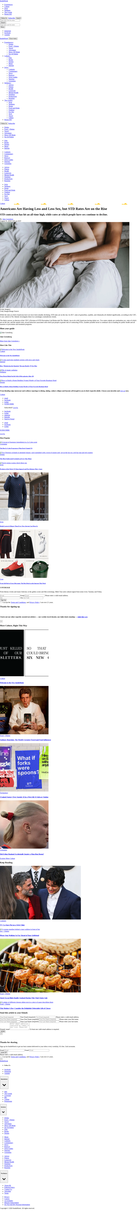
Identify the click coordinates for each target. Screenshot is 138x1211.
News (11, 73)
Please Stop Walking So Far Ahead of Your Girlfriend (19, 935)
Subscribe (11, 18)
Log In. (15, 408)
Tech (10, 114)
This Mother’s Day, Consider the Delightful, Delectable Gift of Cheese (25, 1008)
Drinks (11, 44)
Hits (5, 1092)
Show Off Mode (14, 52)
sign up (122, 391)
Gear (1, 579)
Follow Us (4, 18)
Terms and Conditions (18, 602)
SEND (3, 1031)
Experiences (8, 4)
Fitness (11, 87)
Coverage (7, 1095)
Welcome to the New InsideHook (10, 355)
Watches (11, 79)
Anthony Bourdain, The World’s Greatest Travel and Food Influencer (25, 740)
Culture (6, 6)
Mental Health (13, 93)
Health (11, 89)
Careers (6, 1199)
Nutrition (12, 94)
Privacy (6, 1197)
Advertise (7, 1191)
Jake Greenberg (7, 219)
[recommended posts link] (24, 676)
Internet (11, 65)
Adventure (12, 50)
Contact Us (8, 1189)
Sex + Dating (4, 931)
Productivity (13, 96)
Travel (11, 48)
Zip (21, 598)
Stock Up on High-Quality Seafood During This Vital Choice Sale (23, 998)
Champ (6, 1099)
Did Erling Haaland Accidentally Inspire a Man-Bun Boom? (22, 854)
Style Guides (13, 77)
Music (11, 64)
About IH (7, 1185)
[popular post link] (18, 442)
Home (11, 106)
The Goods (8, 12)
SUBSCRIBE (9, 404)
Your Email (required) (27, 1017)
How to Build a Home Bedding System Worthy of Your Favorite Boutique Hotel (24, 386)
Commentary (13, 71)
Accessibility (8, 1201)
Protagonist (8, 1101)
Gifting (11, 118)
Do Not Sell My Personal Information (17, 1205)
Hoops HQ (8, 14)
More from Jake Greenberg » (10, 341)
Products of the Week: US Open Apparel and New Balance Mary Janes (21, 469)
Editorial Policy (9, 1187)
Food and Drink (14, 108)
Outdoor (11, 110)
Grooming (12, 81)
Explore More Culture (7, 858)
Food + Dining (14, 46)
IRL (5, 1097)
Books (11, 60)
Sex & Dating (13, 54)
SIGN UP (4, 1052)
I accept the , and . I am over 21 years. (28, 602)
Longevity (12, 91)
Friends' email (4, 1029)
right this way (82, 617)
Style (6, 8)
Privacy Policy (34, 602)
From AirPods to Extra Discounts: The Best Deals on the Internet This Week (23, 583)
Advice (11, 85)
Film (10, 58)
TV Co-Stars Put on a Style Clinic (12, 925)
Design (11, 62)
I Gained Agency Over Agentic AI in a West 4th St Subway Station (24, 797)
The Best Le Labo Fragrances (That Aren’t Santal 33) (16, 448)
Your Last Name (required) (29, 1021)
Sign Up (3, 600)
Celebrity (12, 69)
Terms (6, 1193)
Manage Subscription (11, 1203)
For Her (11, 112)
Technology (4, 793)
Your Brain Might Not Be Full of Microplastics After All (17, 376)
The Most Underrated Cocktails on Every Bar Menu (15, 459)
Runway (11, 75)
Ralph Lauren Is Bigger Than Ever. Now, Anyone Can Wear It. (19, 526)
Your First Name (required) (29, 1019)
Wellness (7, 10)
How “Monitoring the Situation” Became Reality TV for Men (18, 366)
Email (22, 595)
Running (12, 98)
